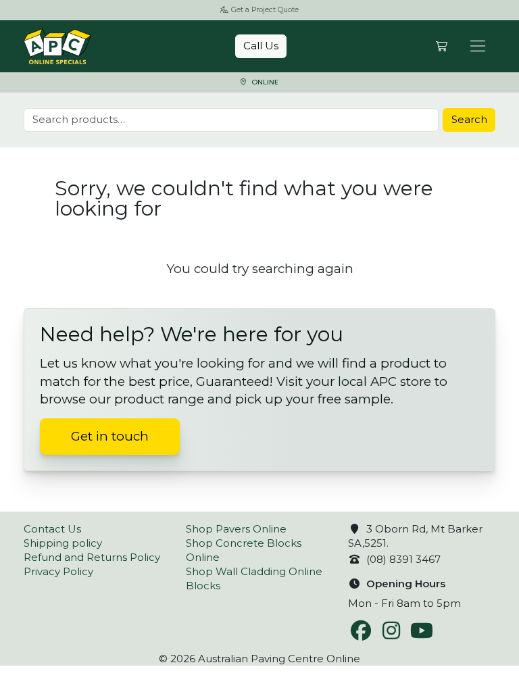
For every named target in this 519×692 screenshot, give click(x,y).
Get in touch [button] (110, 436)
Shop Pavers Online (236, 528)
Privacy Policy (58, 571)
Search (469, 119)
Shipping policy (63, 543)
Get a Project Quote (265, 9)
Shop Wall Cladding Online (254, 571)
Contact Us (52, 528)
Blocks (203, 585)
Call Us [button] (260, 45)
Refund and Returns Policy (92, 557)
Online (263, 82)
